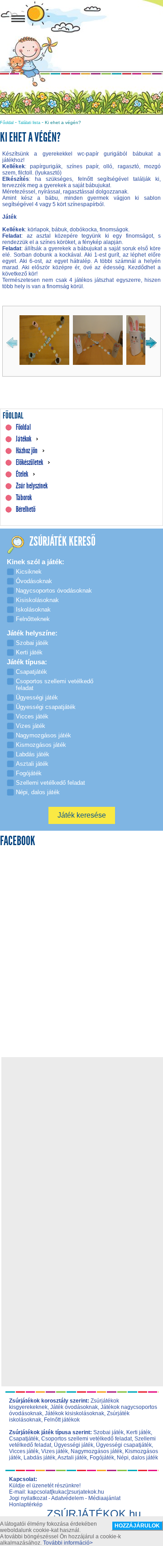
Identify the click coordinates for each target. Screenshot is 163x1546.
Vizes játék (54, 1451)
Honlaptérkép (26, 1504)
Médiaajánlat (104, 1498)
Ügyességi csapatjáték (124, 1445)
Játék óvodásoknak (74, 1407)
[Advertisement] (81, 1140)
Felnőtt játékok (62, 1420)
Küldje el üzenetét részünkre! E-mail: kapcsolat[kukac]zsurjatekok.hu (56, 1488)
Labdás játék (39, 1457)
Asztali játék (72, 1457)
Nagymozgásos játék (96, 1451)
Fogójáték (102, 1457)
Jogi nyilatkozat (28, 1498)
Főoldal (7, 122)
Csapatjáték (23, 1439)
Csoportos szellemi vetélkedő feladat (86, 1439)
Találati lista (29, 122)
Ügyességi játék (73, 1445)
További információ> (68, 1543)
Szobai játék (108, 1432)
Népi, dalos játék (137, 1457)
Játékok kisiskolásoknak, (75, 1413)
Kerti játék (138, 1432)
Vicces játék (23, 1451)
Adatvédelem (67, 1498)
